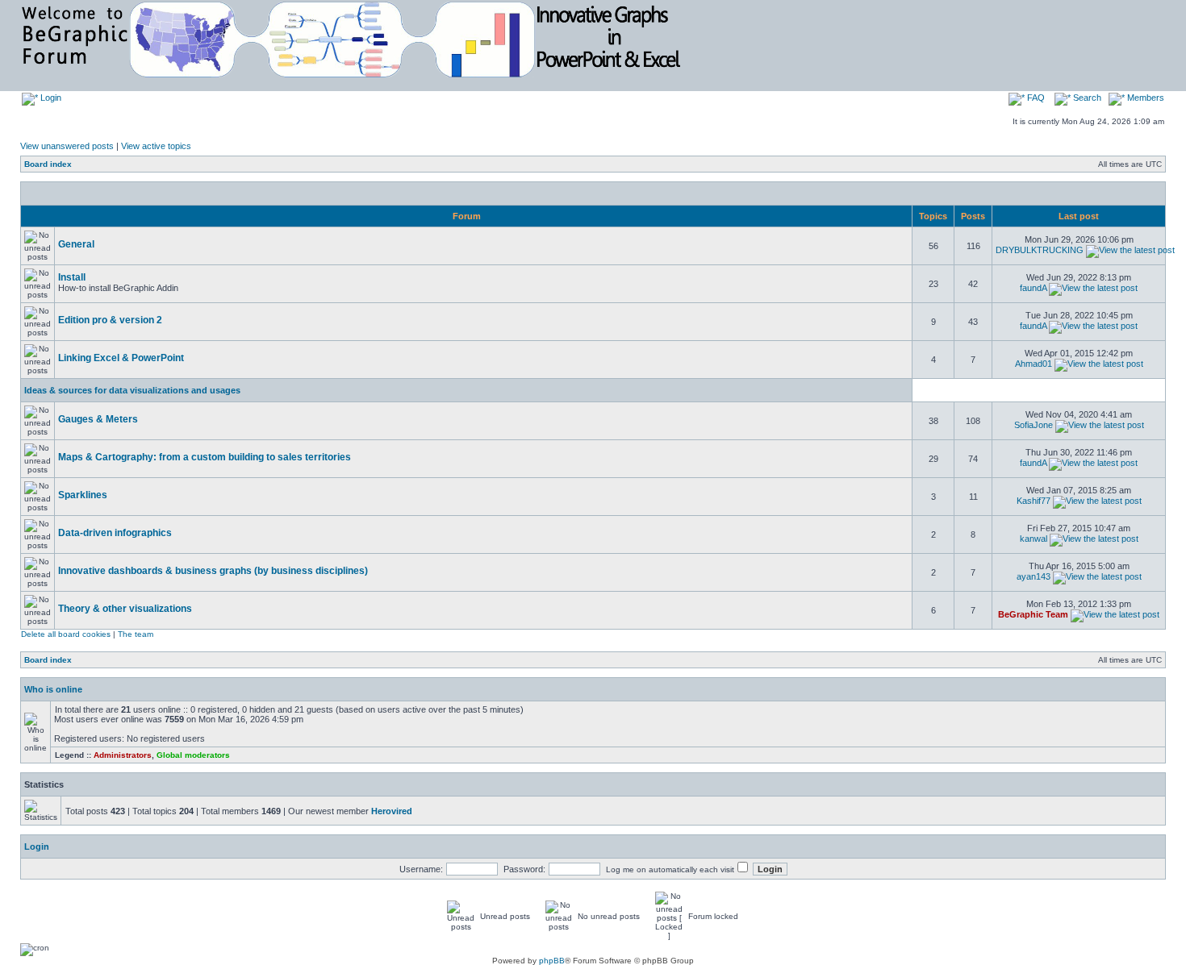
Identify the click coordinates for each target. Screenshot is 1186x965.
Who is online (53, 689)
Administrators (123, 755)
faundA (1033, 288)
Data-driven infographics (115, 533)
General (76, 244)
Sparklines (82, 495)
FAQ (1035, 97)
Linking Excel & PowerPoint (121, 358)
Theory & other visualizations (125, 608)
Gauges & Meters (98, 419)
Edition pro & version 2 (110, 320)
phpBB (552, 960)
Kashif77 (1033, 500)
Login (49, 97)
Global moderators (193, 755)
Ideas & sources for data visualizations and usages (132, 390)
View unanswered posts (67, 146)
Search (1086, 97)
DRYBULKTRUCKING (1040, 250)
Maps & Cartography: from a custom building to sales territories (204, 457)
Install (72, 277)
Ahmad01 (1033, 363)
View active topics (156, 146)
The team (135, 634)
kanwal (1033, 538)
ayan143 (1033, 576)
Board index (48, 164)
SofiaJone (1033, 425)
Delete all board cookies (66, 634)
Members (1144, 97)
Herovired (391, 811)
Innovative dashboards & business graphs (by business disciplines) (213, 570)
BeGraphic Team (1033, 614)
